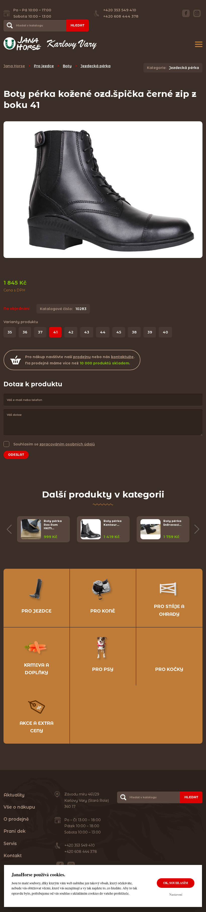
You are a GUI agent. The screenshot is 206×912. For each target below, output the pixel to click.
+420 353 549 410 (119, 10)
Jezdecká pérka (96, 66)
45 (118, 332)
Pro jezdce (44, 66)
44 (103, 332)
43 (86, 332)
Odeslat (16, 455)
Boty (67, 66)
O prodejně (16, 819)
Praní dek (15, 831)
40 (165, 332)
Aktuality (14, 794)
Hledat (77, 25)
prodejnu (82, 357)
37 (40, 332)
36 (25, 332)
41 (55, 332)
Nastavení (175, 894)
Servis (10, 843)
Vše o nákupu (19, 807)
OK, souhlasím (175, 883)
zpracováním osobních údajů (67, 444)
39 (149, 332)
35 (10, 332)
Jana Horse (14, 66)
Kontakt (13, 855)
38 (134, 332)
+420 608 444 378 (120, 16)
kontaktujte (122, 357)
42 (70, 332)
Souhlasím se (54, 444)
